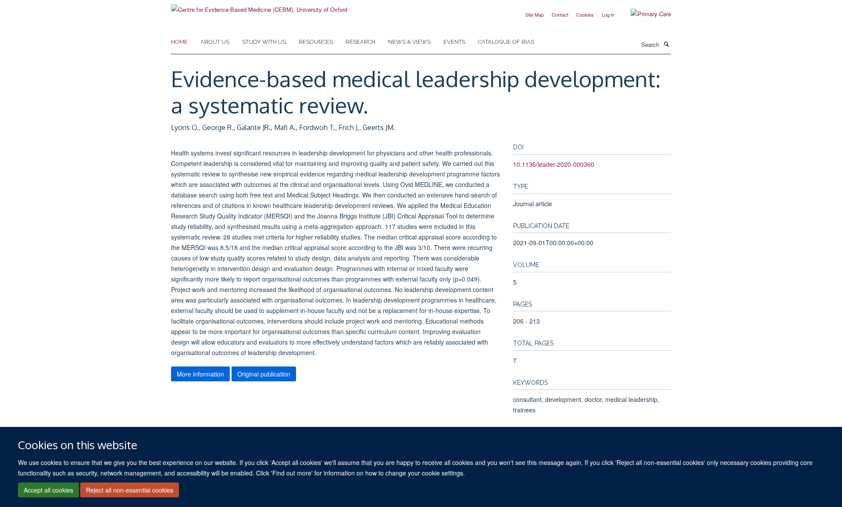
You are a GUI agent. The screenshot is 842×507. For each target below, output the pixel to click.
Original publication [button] (263, 374)
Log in (608, 14)
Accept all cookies (48, 490)
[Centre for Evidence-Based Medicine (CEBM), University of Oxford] (259, 6)
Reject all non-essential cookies (129, 490)
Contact (560, 14)
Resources (316, 42)
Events (454, 42)
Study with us (264, 42)
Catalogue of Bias (506, 42)
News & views (409, 42)
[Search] (666, 44)
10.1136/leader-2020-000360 (553, 164)
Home (179, 42)
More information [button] (200, 374)
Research (360, 42)
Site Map (534, 14)
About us (214, 42)
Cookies (585, 14)
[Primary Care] (644, 14)
